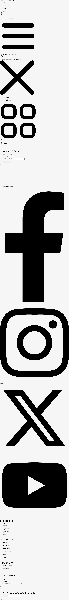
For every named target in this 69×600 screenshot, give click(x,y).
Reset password (6, 162)
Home (4, 154)
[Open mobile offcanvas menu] (18, 53)
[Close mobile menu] (17, 94)
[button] (34, 15)
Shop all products (17, 18)
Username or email (7, 158)
